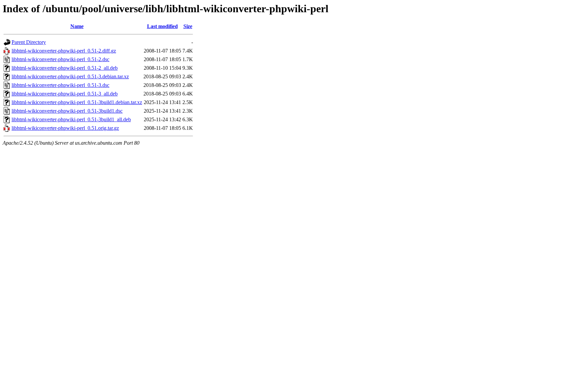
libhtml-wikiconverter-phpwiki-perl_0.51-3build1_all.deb (71, 119)
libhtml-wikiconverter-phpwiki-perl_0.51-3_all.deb (65, 93)
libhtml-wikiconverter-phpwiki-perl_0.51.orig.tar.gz (65, 128)
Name (77, 26)
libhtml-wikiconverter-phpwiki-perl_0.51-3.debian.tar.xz (70, 76)
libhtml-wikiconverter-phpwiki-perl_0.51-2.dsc (60, 59)
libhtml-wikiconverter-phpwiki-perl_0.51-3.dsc (60, 85)
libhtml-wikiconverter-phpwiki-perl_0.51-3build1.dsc (67, 111)
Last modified (162, 26)
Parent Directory (29, 42)
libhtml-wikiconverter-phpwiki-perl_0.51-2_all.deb (65, 68)
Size (187, 26)
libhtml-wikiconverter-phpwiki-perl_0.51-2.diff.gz (64, 51)
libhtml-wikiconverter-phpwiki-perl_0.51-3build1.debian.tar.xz (77, 102)
